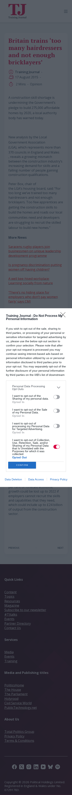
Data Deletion (13, 479)
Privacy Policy (58, 479)
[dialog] (36, 397)
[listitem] (36, 387)
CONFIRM (22, 465)
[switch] (56, 397)
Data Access (36, 479)
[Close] (64, 316)
